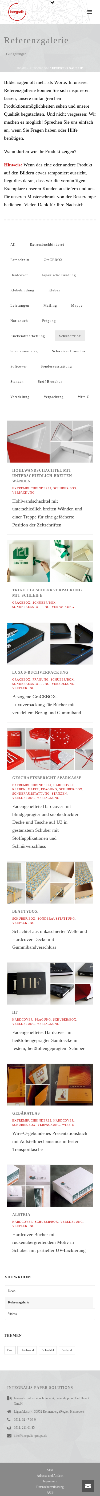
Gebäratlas (26, 1113)
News (11, 1291)
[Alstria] (61, 1186)
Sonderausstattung (56, 366)
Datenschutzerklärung (50, 1487)
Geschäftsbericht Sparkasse (47, 778)
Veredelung (20, 397)
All (13, 245)
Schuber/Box (70, 336)
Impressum (50, 1481)
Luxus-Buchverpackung (40, 672)
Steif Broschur (50, 382)
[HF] (61, 984)
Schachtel (48, 1350)
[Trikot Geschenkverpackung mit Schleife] (61, 561)
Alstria (21, 1215)
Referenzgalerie (18, 1302)
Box (10, 1350)
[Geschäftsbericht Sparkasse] (61, 749)
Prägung (49, 321)
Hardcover (19, 275)
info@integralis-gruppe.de (30, 1436)
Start (50, 1470)
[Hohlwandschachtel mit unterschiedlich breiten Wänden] (61, 441)
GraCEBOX (53, 260)
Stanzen (17, 382)
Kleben (55, 290)
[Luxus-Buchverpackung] (61, 644)
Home (21, 68)
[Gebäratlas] (61, 1085)
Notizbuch (19, 321)
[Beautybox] (61, 882)
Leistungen (19, 305)
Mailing (50, 305)
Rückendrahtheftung (27, 336)
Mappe (77, 305)
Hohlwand (27, 1350)
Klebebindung (22, 290)
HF (15, 1012)
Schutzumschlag (24, 351)
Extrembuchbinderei (47, 245)
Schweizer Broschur (68, 351)
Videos (12, 1314)
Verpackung (54, 397)
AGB (50, 1492)
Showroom (39, 68)
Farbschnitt (20, 260)
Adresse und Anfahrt (50, 1476)
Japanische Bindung (59, 275)
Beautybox (25, 911)
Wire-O (84, 397)
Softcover (18, 366)
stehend (67, 1350)
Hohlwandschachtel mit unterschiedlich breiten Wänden (42, 475)
